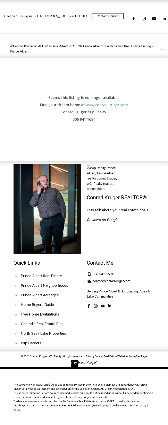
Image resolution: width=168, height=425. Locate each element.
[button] (133, 18)
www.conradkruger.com (107, 104)
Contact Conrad (107, 16)
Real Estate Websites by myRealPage (125, 356)
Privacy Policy (94, 356)
